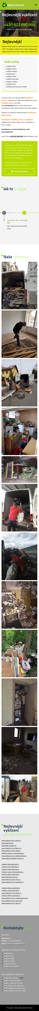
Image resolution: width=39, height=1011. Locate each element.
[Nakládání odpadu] (19, 285)
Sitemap (30, 1008)
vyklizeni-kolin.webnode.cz (10, 864)
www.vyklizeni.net (8, 843)
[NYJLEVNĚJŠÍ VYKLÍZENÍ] (19, 431)
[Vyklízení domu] (19, 702)
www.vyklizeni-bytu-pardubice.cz (13, 882)
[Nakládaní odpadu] (19, 507)
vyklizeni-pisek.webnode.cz (10, 869)
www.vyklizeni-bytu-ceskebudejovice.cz (15, 898)
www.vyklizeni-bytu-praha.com (12, 900)
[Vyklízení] (19, 556)
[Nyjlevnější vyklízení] (19, 431)
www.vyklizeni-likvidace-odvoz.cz (13, 858)
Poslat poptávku (21, 171)
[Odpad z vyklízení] (19, 653)
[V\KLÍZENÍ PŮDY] (19, 469)
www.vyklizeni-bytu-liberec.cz (11, 848)
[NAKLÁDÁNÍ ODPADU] (19, 285)
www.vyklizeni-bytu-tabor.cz (11, 850)
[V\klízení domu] (19, 751)
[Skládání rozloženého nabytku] (19, 789)
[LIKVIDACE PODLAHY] (19, 334)
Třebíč (21, 978)
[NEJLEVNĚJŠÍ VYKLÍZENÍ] (19, 383)
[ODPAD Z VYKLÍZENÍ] (19, 653)
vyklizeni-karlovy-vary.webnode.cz (13, 853)
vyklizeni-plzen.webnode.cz (11, 874)
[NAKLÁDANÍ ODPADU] (19, 507)
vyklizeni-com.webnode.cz (10, 866)
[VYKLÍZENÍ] (19, 556)
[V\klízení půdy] (19, 469)
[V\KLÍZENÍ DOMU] (19, 751)
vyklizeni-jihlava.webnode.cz (11, 888)
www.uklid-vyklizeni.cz (9, 845)
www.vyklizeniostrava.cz (10, 877)
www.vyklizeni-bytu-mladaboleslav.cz (14, 856)
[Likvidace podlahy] (19, 334)
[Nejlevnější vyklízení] (13, 5)
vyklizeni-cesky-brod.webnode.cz (13, 872)
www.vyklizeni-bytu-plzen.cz (11, 840)
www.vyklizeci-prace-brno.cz (11, 879)
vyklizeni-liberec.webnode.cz (11, 895)
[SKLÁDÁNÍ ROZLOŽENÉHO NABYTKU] (19, 789)
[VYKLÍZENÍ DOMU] (19, 702)
